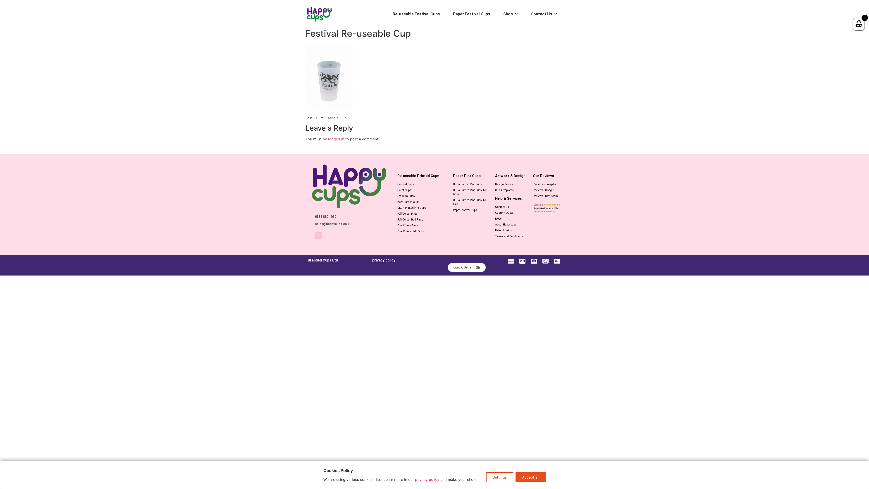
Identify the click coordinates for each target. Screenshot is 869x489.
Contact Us (541, 14)
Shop (508, 14)
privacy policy (383, 260)
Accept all (530, 477)
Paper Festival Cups (471, 14)
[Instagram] (318, 235)
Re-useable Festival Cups (416, 14)
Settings (500, 477)
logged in (336, 139)
